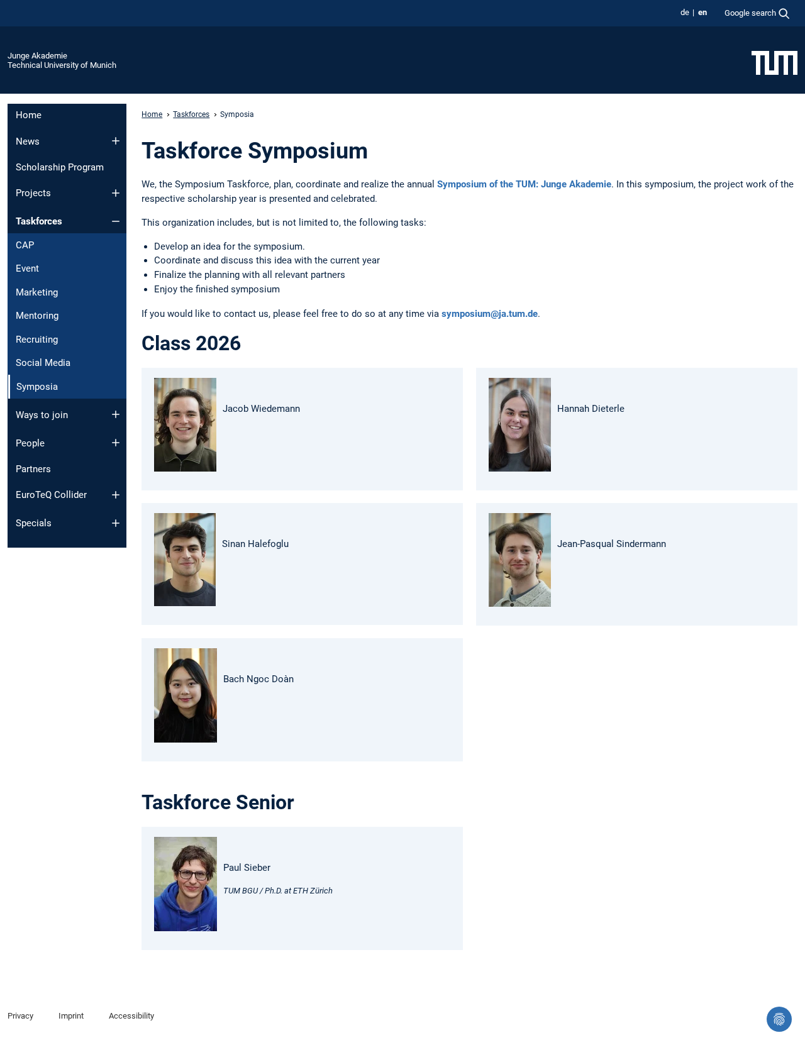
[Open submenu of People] (115, 442)
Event (27, 268)
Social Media (43, 362)
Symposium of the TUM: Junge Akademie (524, 184)
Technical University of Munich (62, 65)
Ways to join (42, 415)
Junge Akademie (37, 55)
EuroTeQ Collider (51, 494)
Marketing (37, 292)
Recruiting (37, 339)
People (30, 443)
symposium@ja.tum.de (489, 313)
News (28, 141)
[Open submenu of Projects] (115, 193)
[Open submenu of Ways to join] (115, 414)
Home (29, 115)
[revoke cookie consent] (779, 1019)
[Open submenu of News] (115, 140)
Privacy (20, 1015)
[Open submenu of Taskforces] (115, 221)
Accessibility (131, 1015)
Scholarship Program (60, 167)
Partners (33, 469)
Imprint (71, 1015)
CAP (25, 245)
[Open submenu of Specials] (115, 523)
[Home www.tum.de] (774, 62)
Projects (33, 193)
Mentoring (37, 315)
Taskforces (39, 221)
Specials (34, 523)
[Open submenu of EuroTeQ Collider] (115, 494)
